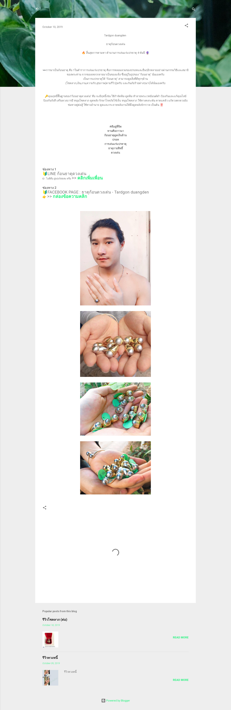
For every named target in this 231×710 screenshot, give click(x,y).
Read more (181, 637)
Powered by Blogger (118, 700)
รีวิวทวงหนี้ (50, 658)
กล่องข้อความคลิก (70, 196)
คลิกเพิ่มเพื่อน (90, 177)
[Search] (193, 9)
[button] (186, 26)
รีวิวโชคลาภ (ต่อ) (54, 619)
